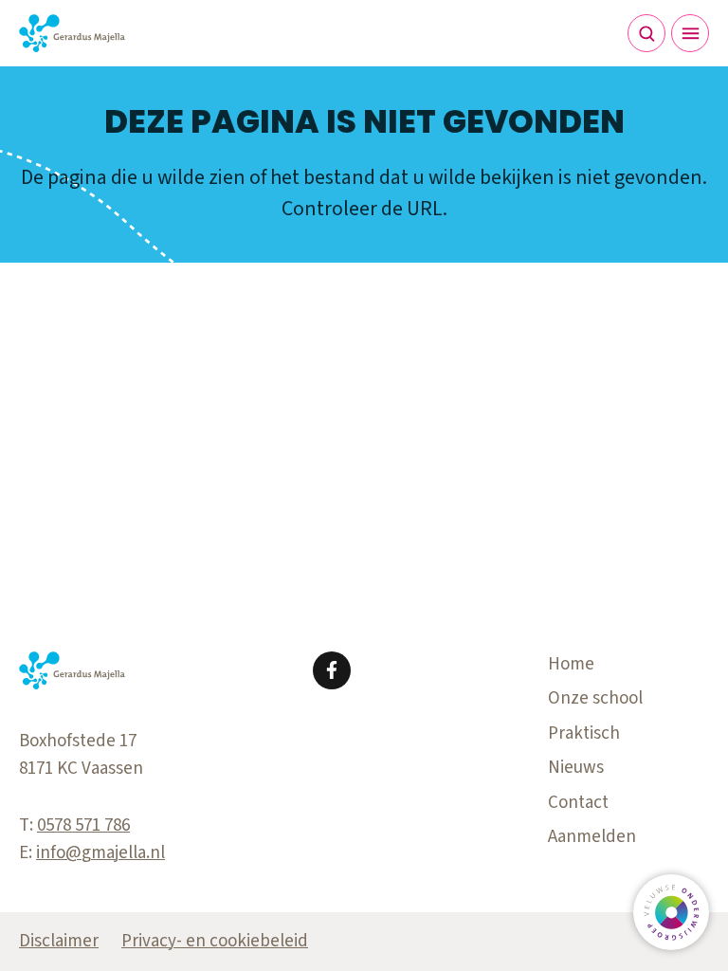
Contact (578, 802)
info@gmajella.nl (100, 853)
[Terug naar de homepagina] (72, 33)
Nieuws (576, 767)
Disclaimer (59, 941)
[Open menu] (690, 33)
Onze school (595, 698)
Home (571, 664)
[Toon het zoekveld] (646, 33)
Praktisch (584, 733)
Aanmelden (592, 837)
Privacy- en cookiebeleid (214, 941)
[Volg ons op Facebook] (332, 670)
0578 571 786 (83, 825)
